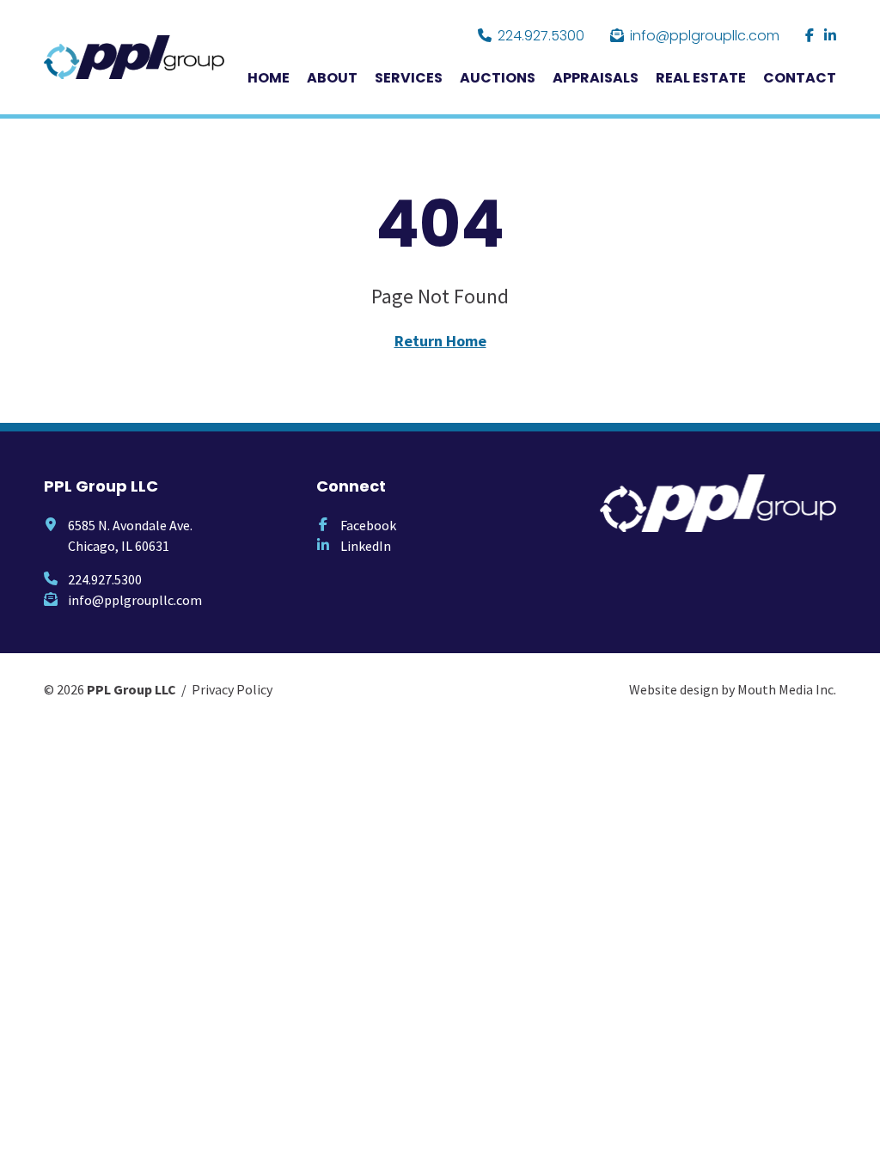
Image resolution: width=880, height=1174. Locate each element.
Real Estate (701, 78)
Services (409, 78)
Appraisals (596, 78)
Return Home (440, 341)
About (332, 78)
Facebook (368, 525)
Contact (799, 78)
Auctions (497, 78)
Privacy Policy (232, 689)
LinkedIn (365, 545)
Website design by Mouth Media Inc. (732, 689)
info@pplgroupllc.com (704, 36)
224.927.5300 (541, 36)
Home (269, 78)
